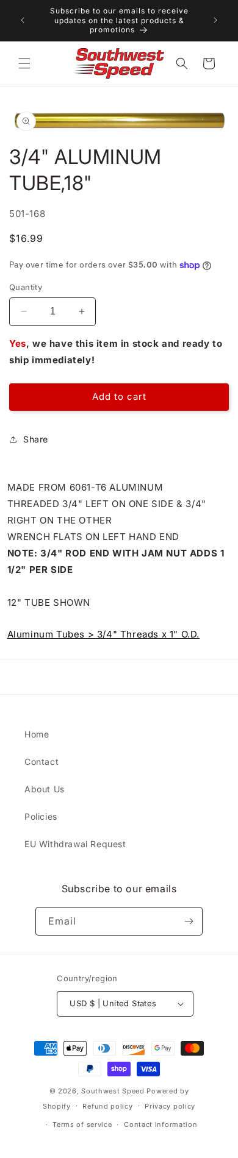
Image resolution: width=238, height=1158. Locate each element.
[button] (24, 63)
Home (36, 734)
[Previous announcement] (22, 20)
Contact (41, 761)
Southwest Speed (113, 1091)
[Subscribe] (188, 921)
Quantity (25, 287)
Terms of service (82, 1124)
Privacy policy (170, 1106)
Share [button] (35, 439)
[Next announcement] (215, 20)
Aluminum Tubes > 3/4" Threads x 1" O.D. (103, 634)
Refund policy (107, 1106)
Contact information (160, 1124)
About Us (44, 789)
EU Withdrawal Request (75, 844)
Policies (40, 816)
